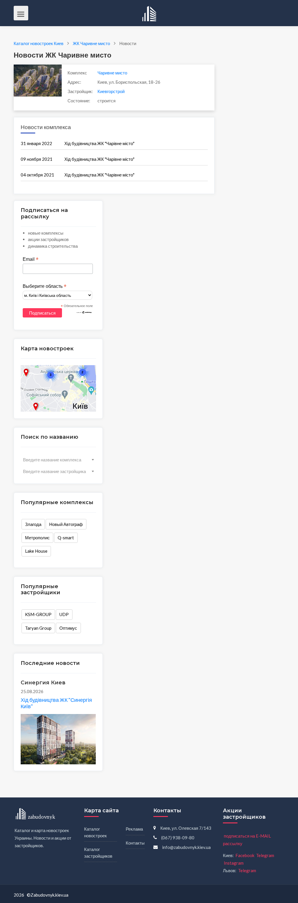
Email (30, 259)
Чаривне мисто (112, 72)
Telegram (265, 855)
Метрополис (37, 537)
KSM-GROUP (38, 614)
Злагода (33, 524)
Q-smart (66, 537)
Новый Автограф (66, 524)
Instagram (234, 862)
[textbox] (58, 459)
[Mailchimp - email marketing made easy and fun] (84, 312)
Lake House (36, 551)
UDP (64, 614)
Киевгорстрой (111, 91)
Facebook (244, 855)
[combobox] (58, 459)
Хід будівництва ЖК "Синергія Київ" (56, 703)
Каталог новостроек (95, 832)
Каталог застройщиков (98, 853)
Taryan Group (38, 628)
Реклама (134, 828)
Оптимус (68, 628)
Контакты (135, 842)
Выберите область (44, 286)
